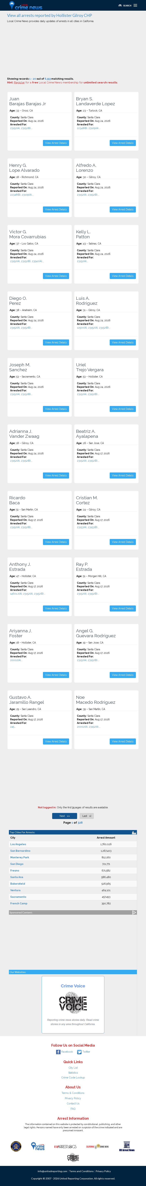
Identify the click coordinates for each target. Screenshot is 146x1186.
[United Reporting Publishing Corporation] (16, 1146)
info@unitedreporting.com (52, 1171)
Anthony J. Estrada (20, 567)
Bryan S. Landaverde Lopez (95, 101)
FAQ (73, 1108)
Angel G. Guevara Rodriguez (96, 633)
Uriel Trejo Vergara (90, 367)
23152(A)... (82, 261)
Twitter (86, 1051)
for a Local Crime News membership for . (66, 82)
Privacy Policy (73, 1098)
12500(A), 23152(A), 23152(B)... (93, 327)
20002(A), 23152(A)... (88, 726)
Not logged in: (47, 807)
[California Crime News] (97, 1146)
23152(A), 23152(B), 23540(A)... (27, 261)
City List (73, 1067)
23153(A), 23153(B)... (88, 527)
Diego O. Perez (18, 301)
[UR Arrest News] (126, 1146)
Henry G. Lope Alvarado (24, 168)
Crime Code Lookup (73, 1077)
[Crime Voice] (73, 1156)
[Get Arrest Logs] (65, 1146)
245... (13, 726)
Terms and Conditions (81, 1171)
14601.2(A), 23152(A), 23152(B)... (27, 593)
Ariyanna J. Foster (20, 633)
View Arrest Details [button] (56, 143)
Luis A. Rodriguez (86, 301)
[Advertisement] (73, 50)
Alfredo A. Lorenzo (86, 168)
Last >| (86, 816)
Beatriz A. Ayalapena (87, 434)
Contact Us (73, 1103)
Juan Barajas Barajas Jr (27, 101)
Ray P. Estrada (84, 567)
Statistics (73, 1072)
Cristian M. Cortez (87, 500)
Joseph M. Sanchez (19, 367)
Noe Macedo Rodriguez (95, 700)
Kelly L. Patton (83, 234)
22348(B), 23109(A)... (88, 128)
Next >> (65, 816)
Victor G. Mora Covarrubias (27, 234)
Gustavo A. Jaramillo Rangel (26, 700)
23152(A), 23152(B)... (21, 128)
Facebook (67, 1051)
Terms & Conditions (73, 1093)
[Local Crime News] (38, 1146)
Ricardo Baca (17, 500)
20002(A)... (16, 660)
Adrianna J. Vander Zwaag (24, 434)
